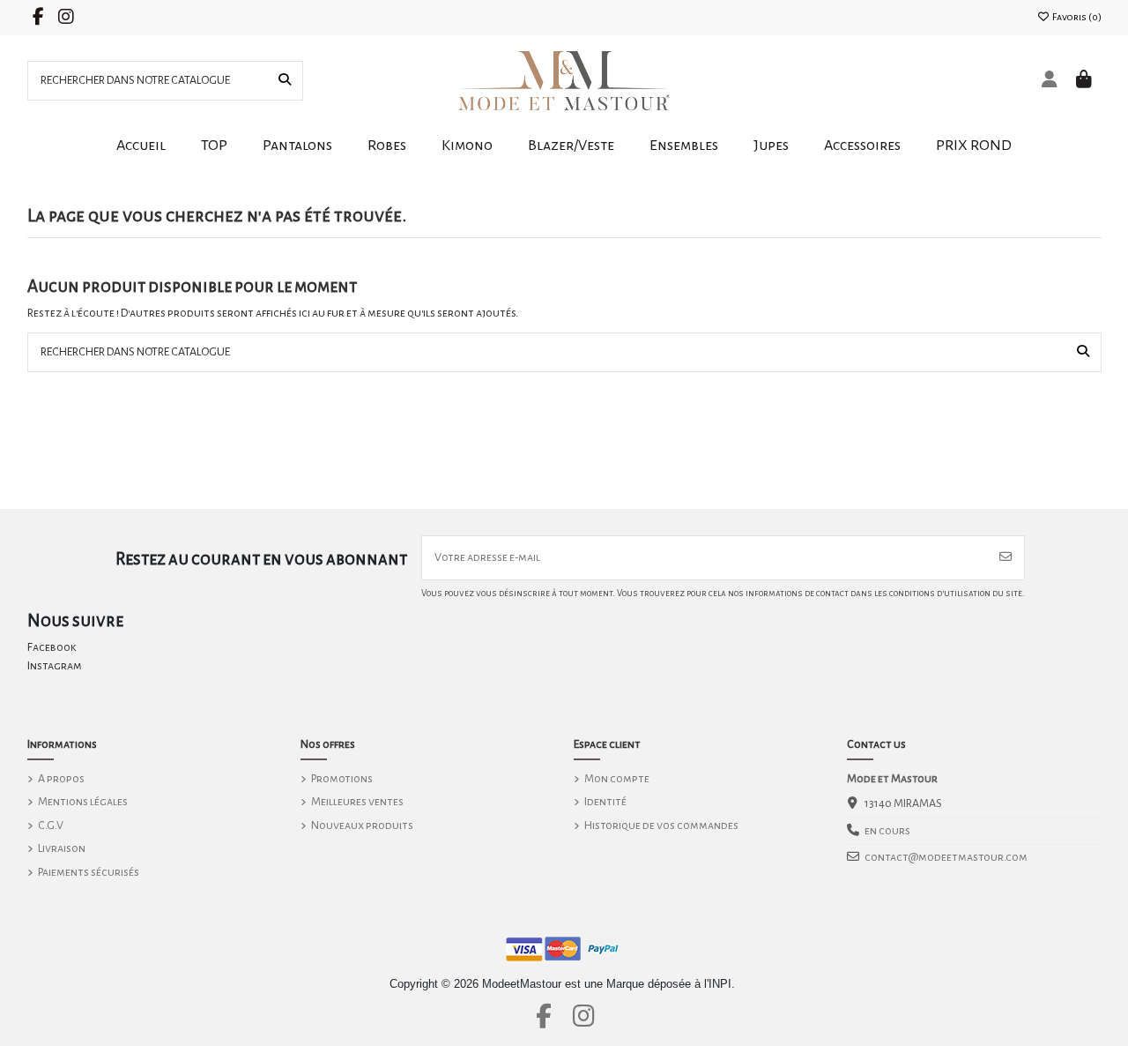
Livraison (61, 848)
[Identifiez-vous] (1050, 81)
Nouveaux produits (362, 825)
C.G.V (50, 825)
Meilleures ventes (357, 802)
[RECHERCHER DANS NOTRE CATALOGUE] (284, 81)
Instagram (54, 666)
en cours (887, 831)
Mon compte (616, 779)
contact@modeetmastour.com (946, 857)
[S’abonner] (1005, 557)
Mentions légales (83, 802)
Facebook (52, 647)
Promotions (342, 779)
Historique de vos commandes (661, 825)
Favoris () (1076, 16)
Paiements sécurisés (88, 872)
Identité (605, 802)
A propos (61, 779)
